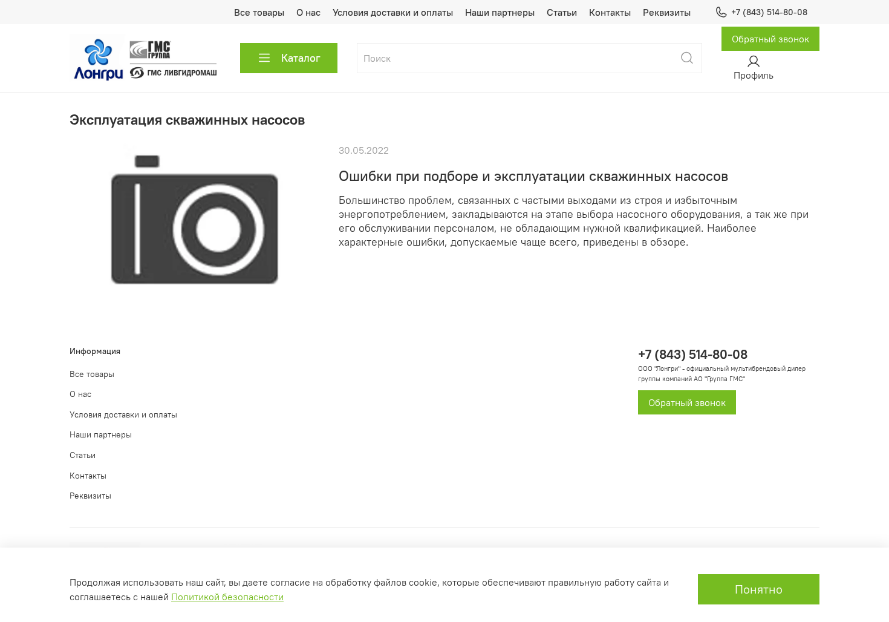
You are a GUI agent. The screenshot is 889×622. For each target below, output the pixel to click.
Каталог (301, 58)
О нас (308, 12)
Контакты (610, 12)
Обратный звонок (770, 39)
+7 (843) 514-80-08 (769, 12)
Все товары (259, 12)
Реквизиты (667, 12)
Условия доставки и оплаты (393, 12)
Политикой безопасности (227, 597)
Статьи (562, 12)
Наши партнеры (500, 12)
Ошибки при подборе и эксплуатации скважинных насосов (533, 175)
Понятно (759, 589)
